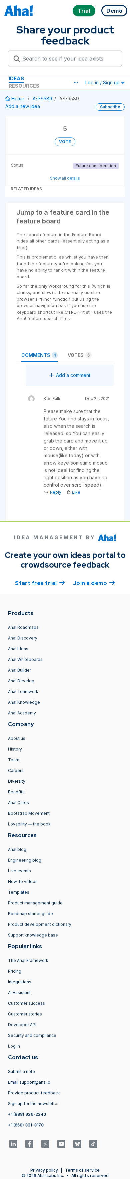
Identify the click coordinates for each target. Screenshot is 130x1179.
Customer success (26, 1003)
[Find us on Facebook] (29, 1144)
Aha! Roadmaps (23, 627)
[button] (75, 83)
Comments (38, 355)
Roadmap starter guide (30, 913)
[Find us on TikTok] (93, 1144)
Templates (18, 892)
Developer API (22, 1024)
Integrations (19, 981)
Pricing (14, 971)
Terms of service (82, 1170)
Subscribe (110, 106)
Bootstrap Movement (29, 813)
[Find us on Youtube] (61, 1144)
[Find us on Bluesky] (77, 1144)
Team (13, 759)
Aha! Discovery (22, 638)
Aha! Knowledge (24, 702)
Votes (79, 355)
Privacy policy (44, 1170)
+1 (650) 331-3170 (26, 1124)
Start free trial (40, 583)
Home (18, 98)
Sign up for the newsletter (33, 1103)
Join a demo (94, 583)
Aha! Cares (18, 802)
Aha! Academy (22, 712)
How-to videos (23, 881)
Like (76, 492)
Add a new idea (22, 106)
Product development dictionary (39, 924)
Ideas (16, 78)
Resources (24, 86)
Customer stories (25, 1013)
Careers (16, 770)
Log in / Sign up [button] (103, 82)
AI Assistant (19, 992)
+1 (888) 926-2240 (27, 1114)
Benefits (16, 791)
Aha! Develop (21, 680)
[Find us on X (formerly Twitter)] (45, 1144)
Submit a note (21, 1071)
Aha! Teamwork (23, 691)
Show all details (65, 178)
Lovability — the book (29, 823)
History (15, 749)
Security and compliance (32, 1035)
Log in (14, 1046)
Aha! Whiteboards (25, 659)
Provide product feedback (34, 1092)
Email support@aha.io (29, 1082)
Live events (19, 870)
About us (16, 738)
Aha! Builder (19, 670)
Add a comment (73, 375)
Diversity (16, 781)
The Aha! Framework (28, 960)
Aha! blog (17, 849)
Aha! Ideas (18, 648)
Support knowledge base (33, 935)
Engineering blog (24, 860)
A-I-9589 (42, 98)
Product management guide (35, 902)
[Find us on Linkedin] (13, 1144)
